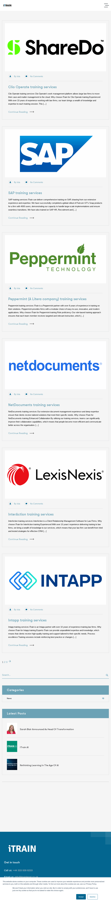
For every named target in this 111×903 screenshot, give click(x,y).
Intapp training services (27, 620)
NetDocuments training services (34, 405)
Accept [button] (81, 897)
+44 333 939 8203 (23, 870)
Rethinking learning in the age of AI (39, 765)
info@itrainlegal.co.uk (26, 877)
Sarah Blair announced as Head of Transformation (47, 729)
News (55, 698)
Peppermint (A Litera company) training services (47, 299)
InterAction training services (31, 514)
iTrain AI (24, 747)
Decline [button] (92, 897)
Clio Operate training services (32, 87)
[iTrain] (7, 5)
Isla (18, 76)
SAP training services (25, 193)
